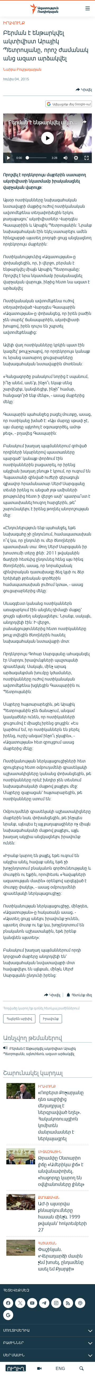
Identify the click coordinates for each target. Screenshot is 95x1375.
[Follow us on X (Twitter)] (20, 1303)
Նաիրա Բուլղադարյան (22, 69)
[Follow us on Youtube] (32, 1303)
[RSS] (68, 1303)
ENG (60, 1368)
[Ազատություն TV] (39, 1368)
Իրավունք (14, 22)
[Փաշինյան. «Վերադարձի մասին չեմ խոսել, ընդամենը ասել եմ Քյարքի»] (20, 1248)
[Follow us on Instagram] (56, 1303)
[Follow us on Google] (8, 1315)
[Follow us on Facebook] (8, 1303)
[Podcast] (80, 1303)
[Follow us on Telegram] (44, 1303)
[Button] (84, 89)
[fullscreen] (86, 158)
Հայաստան (47, 1243)
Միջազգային (49, 1152)
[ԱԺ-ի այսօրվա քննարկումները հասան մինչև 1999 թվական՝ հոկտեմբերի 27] (20, 1202)
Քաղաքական (48, 1197)
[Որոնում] (81, 1368)
